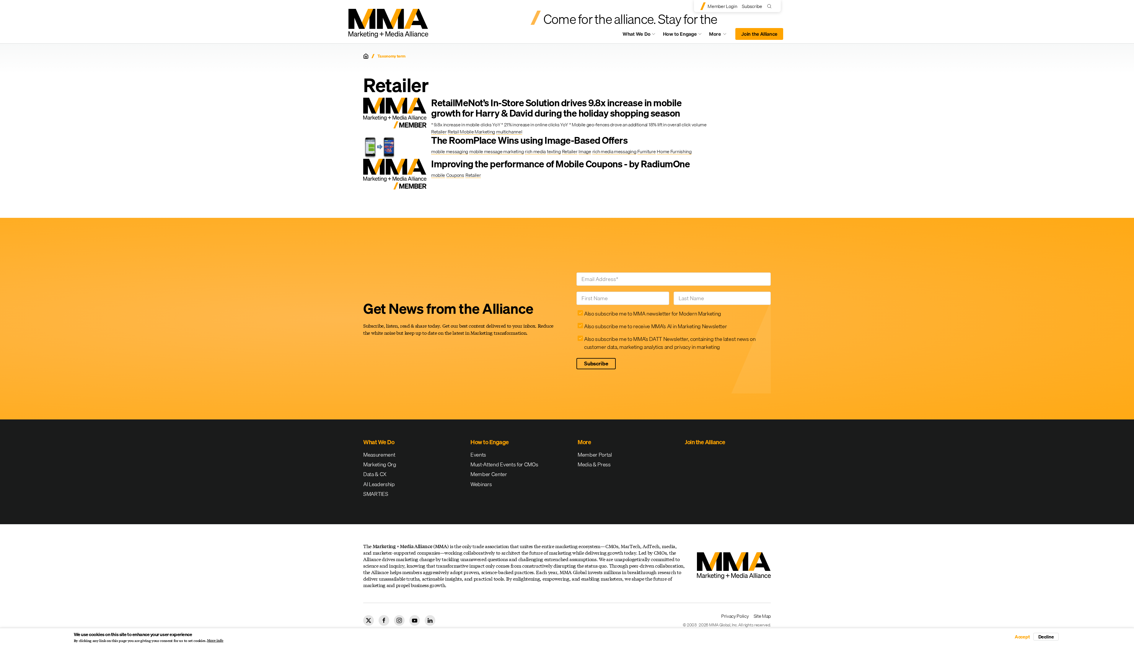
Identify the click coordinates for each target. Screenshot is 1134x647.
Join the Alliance (759, 34)
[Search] (770, 6)
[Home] (366, 56)
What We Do (637, 34)
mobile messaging (449, 151)
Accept (1022, 636)
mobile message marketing (496, 151)
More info (215, 640)
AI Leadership (379, 484)
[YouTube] (414, 620)
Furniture (646, 151)
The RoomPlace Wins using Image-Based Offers (529, 140)
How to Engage (680, 34)
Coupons (455, 175)
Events (478, 454)
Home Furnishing (674, 151)
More (720, 35)
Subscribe (752, 6)
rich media (535, 151)
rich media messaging (614, 151)
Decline (1046, 637)
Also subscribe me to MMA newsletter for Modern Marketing (652, 313)
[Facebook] (384, 620)
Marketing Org (379, 464)
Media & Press (594, 464)
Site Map (762, 616)
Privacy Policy (735, 616)
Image (585, 151)
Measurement (379, 454)
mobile (438, 175)
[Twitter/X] (368, 620)
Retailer (439, 131)
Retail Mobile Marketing (471, 131)
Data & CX (375, 474)
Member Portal (595, 454)
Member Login (722, 6)
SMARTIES (375, 494)
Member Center (488, 474)
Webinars (481, 484)
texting (554, 151)
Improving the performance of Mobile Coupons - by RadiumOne (560, 163)
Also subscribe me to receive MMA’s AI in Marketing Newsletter (655, 326)
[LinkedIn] (430, 620)
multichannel (509, 131)
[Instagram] (399, 620)
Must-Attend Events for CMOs (504, 464)
